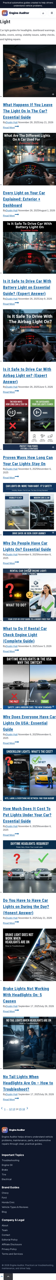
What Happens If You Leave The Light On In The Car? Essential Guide (28, 111)
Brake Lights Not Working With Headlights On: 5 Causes (26, 995)
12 (10, 1109)
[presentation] (29, 71)
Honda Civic (8, 1202)
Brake (5, 1169)
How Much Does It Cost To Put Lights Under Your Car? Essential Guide (27, 815)
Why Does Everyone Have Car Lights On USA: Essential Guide (29, 723)
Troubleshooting (10, 1160)
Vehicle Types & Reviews (15, 1207)
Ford (4, 1197)
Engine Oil (7, 1165)
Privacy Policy (9, 1249)
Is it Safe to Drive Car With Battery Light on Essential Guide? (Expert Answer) (27, 287)
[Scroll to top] (2, 1277)
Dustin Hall (12, 122)
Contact (6, 1234)
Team (5, 1230)
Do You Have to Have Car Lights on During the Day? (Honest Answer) (26, 906)
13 (13, 1109)
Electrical (6, 1179)
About (5, 1225)
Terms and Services (12, 1253)
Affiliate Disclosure (12, 1244)
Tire (4, 1174)
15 (20, 1109)
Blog (4, 1211)
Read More (11, 127)
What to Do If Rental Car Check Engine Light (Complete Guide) (25, 634)
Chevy (5, 1192)
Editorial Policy (9, 1239)
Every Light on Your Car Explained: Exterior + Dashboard (24, 199)
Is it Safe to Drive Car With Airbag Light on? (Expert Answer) (27, 375)
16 (23, 1109)
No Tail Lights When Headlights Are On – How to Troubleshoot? (28, 1083)
